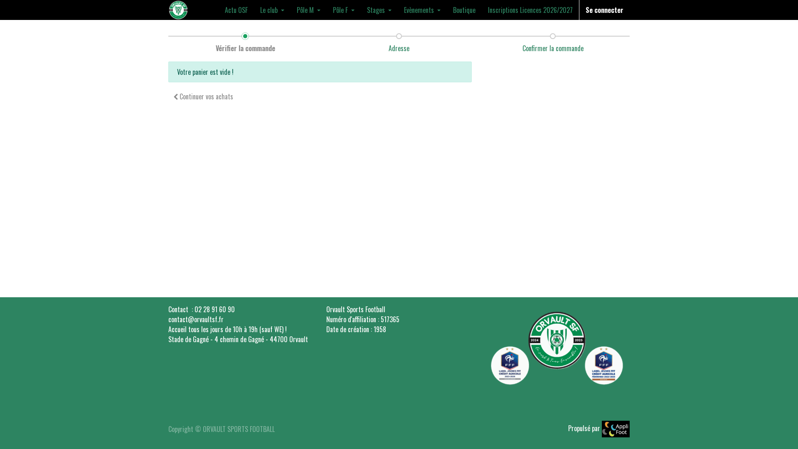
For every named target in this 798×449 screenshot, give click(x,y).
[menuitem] (236, 10)
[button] (203, 96)
